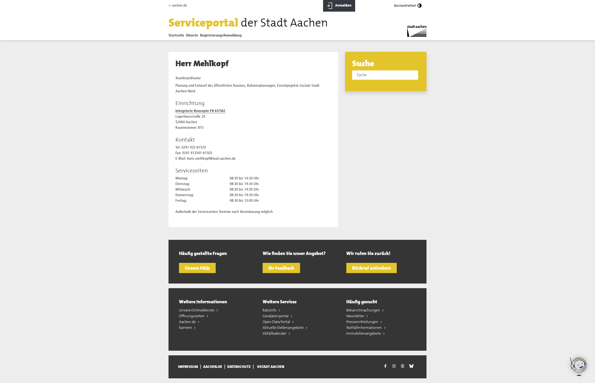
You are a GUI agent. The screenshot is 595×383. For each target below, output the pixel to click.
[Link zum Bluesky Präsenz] (411, 366)
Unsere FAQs (197, 268)
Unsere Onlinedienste (197, 310)
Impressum (188, 367)
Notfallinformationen (364, 327)
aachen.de (212, 367)
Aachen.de (187, 321)
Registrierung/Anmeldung (221, 35)
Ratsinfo (270, 310)
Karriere (185, 327)
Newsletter (355, 316)
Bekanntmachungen (363, 310)
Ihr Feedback (281, 268)
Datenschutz (239, 367)
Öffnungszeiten (192, 316)
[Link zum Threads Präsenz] (402, 366)
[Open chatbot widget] (579, 378)
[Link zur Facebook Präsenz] (385, 367)
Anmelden (342, 5)
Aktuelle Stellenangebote (283, 327)
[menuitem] (177, 36)
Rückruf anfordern (371, 268)
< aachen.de (178, 5)
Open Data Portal (277, 321)
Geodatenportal (276, 316)
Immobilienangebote (364, 333)
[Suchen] (419, 75)
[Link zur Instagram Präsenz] (394, 366)
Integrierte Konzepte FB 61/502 (200, 111)
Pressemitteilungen (362, 321)
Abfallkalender (275, 333)
